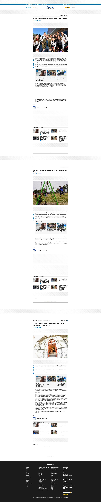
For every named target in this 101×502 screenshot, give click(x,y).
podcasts (41, 4)
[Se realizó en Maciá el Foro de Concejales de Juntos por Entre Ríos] (54, 131)
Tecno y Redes (37, 4)
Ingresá (73, 7)
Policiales (32, 4)
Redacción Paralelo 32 (42, 107)
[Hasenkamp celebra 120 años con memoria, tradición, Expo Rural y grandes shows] (36, 138)
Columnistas (45, 4)
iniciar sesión (48, 152)
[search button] (26, 4)
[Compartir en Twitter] (37, 20)
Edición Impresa (65, 4)
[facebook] (36, 20)
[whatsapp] (33, 60)
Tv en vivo (69, 4)
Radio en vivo (73, 4)
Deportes (29, 4)
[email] (39, 20)
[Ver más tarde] (33, 20)
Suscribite (67, 7)
